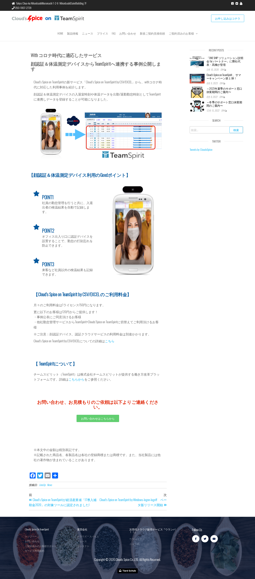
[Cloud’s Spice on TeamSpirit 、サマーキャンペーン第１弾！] (197, 78)
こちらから (76, 379)
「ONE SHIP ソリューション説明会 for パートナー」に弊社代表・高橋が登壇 (224, 61)
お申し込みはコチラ (227, 18)
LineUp (42, 485)
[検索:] (216, 129)
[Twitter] (205, 538)
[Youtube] (214, 538)
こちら (109, 341)
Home (60, 33)
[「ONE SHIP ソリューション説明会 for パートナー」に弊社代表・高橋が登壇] (197, 61)
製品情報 (72, 33)
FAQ (114, 33)
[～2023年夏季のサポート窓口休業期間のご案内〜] (197, 92)
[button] (98, 418)
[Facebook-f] (195, 538)
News (49, 485)
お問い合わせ (127, 33)
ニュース (87, 33)
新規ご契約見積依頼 (152, 33)
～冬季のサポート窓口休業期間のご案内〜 (224, 103)
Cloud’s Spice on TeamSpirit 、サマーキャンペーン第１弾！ (223, 76)
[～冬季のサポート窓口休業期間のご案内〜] (197, 105)
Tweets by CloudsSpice (201, 149)
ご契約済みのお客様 (181, 33)
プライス (102, 33)
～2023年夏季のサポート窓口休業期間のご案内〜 (224, 90)
